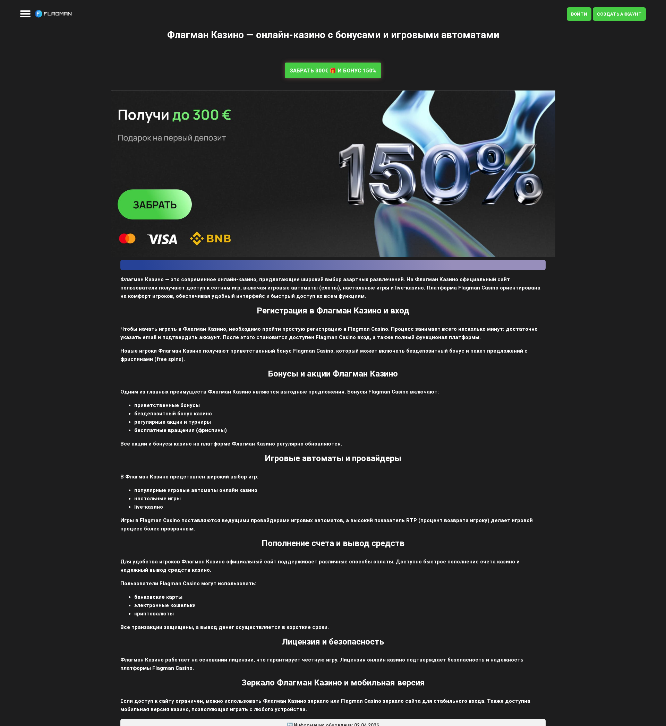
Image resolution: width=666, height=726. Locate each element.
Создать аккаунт (619, 14)
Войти (579, 14)
